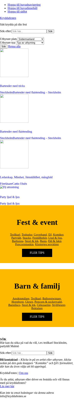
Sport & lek (32, 241)
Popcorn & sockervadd (48, 301)
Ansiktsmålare (21, 298)
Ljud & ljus (55, 237)
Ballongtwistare (52, 298)
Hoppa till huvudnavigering (24, 4)
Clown (29, 301)
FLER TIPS (37, 252)
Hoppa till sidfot (17, 11)
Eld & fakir (54, 241)
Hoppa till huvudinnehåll (22, 8)
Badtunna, (18, 241)
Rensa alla (14, 46)
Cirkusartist (43, 304)
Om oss (23, 373)
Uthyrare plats (8, 39)
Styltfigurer (58, 304)
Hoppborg (18, 301)
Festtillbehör (39, 237)
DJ (50, 234)
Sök (4, 46)
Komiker (58, 234)
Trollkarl (15, 234)
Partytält (16, 237)
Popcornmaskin (24, 244)
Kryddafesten (8, 18)
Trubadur (27, 234)
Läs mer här (7, 386)
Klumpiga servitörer (47, 244)
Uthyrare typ (7, 42)
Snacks (27, 237)
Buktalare (37, 308)
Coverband (40, 234)
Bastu (43, 241)
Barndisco (14, 304)
